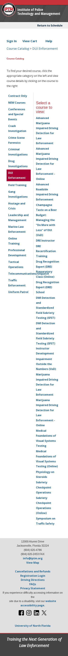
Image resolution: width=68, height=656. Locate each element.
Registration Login (32, 576)
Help (48, 41)
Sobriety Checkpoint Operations (43, 487)
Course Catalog (18, 48)
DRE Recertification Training (46, 251)
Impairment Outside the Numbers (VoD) (46, 364)
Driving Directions (33, 580)
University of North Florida (33, 626)
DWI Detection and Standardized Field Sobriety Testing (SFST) (45, 308)
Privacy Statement (32, 588)
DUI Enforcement (45, 48)
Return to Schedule (50, 25)
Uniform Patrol (18, 292)
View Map (32, 562)
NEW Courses (16, 102)
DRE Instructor (45, 240)
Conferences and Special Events (16, 114)
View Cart (29, 41)
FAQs (32, 584)
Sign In (12, 41)
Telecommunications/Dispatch (28, 273)
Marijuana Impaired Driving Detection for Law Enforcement (47, 384)
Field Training (17, 185)
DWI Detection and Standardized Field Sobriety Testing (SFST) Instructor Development (45, 338)
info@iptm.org (33, 558)
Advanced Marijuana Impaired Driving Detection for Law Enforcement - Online (47, 164)
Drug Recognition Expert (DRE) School (47, 287)
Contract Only (17, 96)
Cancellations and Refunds (32, 571)
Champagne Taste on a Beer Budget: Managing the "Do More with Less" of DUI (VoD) (46, 220)
